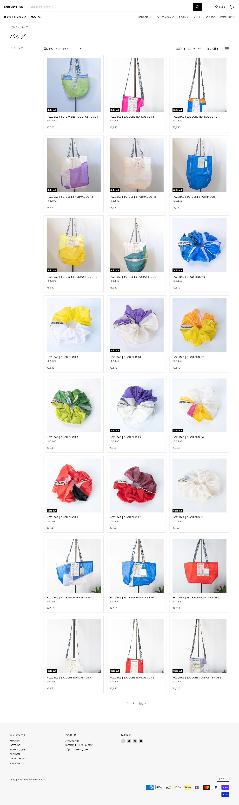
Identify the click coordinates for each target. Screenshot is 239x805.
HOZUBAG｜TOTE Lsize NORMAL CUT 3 (70, 196)
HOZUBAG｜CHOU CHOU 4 (188, 437)
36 (194, 48)
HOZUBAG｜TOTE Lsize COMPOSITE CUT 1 (135, 276)
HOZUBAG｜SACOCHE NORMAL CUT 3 (132, 677)
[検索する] (197, 7)
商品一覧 (36, 17)
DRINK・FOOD (18, 758)
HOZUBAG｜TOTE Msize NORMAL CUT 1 (196, 597)
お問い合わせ (227, 17)
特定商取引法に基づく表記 (79, 745)
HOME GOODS (17, 749)
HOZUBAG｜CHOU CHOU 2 (125, 517)
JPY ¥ (221, 779)
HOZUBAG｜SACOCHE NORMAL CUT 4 (69, 677)
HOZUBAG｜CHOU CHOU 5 (125, 437)
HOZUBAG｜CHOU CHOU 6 (62, 437)
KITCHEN (15, 740)
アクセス (210, 17)
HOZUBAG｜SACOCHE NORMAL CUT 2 (195, 116)
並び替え (48, 48)
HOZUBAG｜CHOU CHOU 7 (188, 357)
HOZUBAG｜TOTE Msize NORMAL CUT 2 (133, 597)
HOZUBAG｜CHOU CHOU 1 (188, 517)
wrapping (15, 763)
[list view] (227, 48)
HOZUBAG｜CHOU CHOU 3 (62, 517)
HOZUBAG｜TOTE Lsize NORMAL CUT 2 (133, 196)
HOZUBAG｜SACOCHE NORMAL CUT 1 (132, 116)
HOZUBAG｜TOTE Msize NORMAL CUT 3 (70, 597)
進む (141, 703)
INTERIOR (15, 745)
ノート (197, 17)
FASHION (15, 754)
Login (222, 7)
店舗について (144, 17)
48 (199, 48)
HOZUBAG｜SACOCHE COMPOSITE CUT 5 (197, 677)
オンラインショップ (15, 17)
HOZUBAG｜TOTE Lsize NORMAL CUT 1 (195, 196)
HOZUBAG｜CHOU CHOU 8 (125, 357)
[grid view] (222, 48)
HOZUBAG (51, 120)
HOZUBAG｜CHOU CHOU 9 (62, 357)
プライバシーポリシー (76, 749)
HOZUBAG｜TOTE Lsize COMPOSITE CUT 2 (72, 276)
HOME (13, 27)
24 (189, 48)
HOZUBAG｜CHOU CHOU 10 (189, 276)
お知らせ (184, 17)
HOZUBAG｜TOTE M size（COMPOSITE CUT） (74, 116)
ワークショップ (165, 17)
